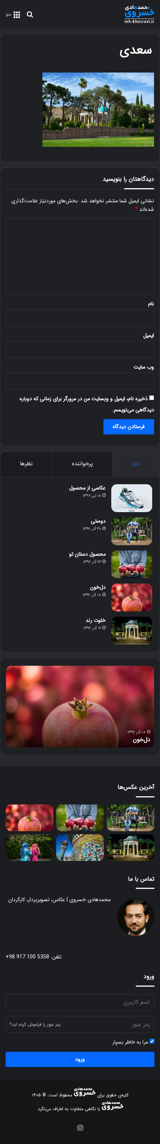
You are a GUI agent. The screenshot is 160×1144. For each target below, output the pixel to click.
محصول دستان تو (87, 554)
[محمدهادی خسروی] (139, 14)
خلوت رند (96, 620)
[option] (80, 707)
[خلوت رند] (131, 631)
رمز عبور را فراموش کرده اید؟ (35, 1024)
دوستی (98, 521)
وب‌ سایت (144, 367)
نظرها (26, 463)
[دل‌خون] (131, 597)
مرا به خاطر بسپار (131, 1042)
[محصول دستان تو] (131, 564)
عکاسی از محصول (87, 488)
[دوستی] (131, 531)
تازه (136, 463)
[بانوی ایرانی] (29, 847)
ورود (80, 1059)
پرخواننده (82, 463)
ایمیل (148, 335)
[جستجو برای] (29, 17)
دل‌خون (98, 587)
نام (151, 304)
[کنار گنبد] (80, 847)
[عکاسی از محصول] (131, 498)
